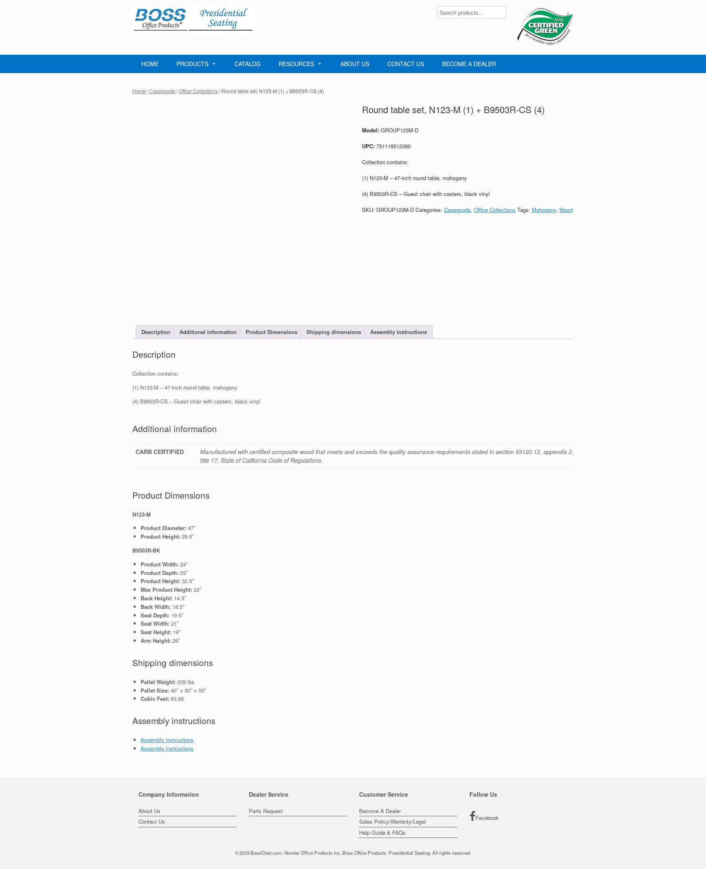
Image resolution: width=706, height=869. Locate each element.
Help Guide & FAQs (382, 832)
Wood (566, 210)
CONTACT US (405, 64)
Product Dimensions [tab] (271, 332)
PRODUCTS (192, 64)
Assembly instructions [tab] (398, 332)
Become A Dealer (380, 811)
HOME (150, 64)
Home (139, 90)
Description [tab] (155, 332)
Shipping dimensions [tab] (333, 332)
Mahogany (544, 210)
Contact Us (152, 821)
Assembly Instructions (167, 740)
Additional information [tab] (208, 332)
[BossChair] (193, 20)
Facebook (487, 818)
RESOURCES (296, 64)
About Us (150, 811)
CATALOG (248, 64)
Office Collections (198, 90)
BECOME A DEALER (469, 64)
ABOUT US (354, 64)
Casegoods (162, 90)
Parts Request (266, 811)
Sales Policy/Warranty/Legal (392, 821)
